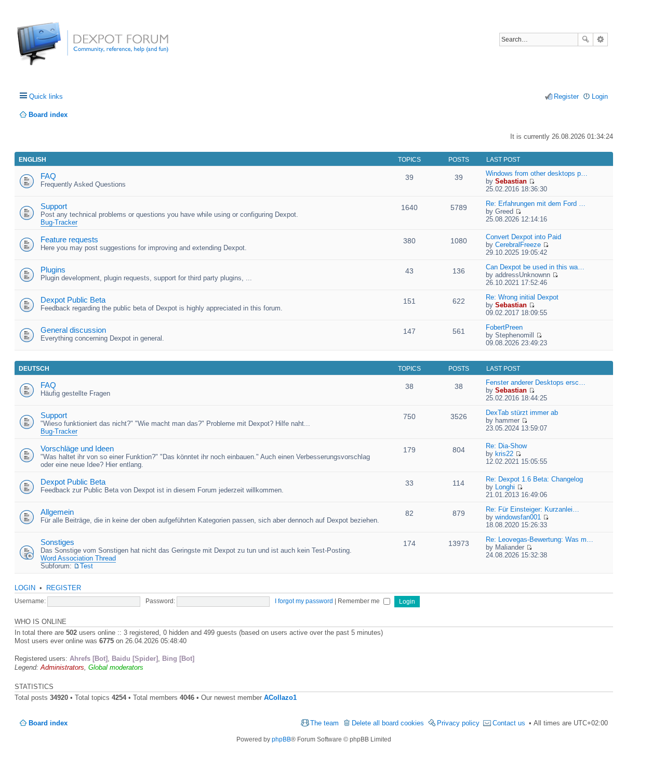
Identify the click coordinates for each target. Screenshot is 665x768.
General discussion (73, 330)
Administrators (62, 667)
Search (585, 39)
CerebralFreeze (518, 245)
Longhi (505, 487)
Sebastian (511, 181)
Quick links (46, 96)
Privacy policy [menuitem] (458, 723)
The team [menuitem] (324, 723)
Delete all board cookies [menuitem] (388, 723)
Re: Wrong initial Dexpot (522, 297)
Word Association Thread (78, 558)
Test (86, 566)
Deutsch (34, 368)
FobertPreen (504, 327)
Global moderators (115, 667)
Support (54, 206)
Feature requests (69, 239)
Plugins (53, 269)
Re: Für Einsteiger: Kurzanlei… (532, 509)
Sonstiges (57, 542)
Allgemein (57, 511)
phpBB (281, 739)
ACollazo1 (280, 697)
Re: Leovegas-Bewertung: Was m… (539, 539)
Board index (48, 723)
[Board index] (56, 49)
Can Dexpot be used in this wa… (535, 267)
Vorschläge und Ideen (77, 448)
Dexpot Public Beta (73, 299)
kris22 (504, 454)
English (32, 159)
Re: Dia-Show (506, 446)
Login (25, 588)
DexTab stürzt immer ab (522, 412)
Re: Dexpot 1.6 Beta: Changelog (534, 479)
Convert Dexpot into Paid (523, 237)
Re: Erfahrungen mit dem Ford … (536, 203)
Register (63, 588)
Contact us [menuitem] (509, 723)
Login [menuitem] (600, 96)
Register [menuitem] (566, 96)
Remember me (359, 601)
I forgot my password (304, 601)
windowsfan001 (518, 517)
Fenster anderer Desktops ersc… (536, 382)
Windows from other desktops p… (537, 173)
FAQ (48, 176)
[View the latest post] (532, 181)
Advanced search (600, 39)
